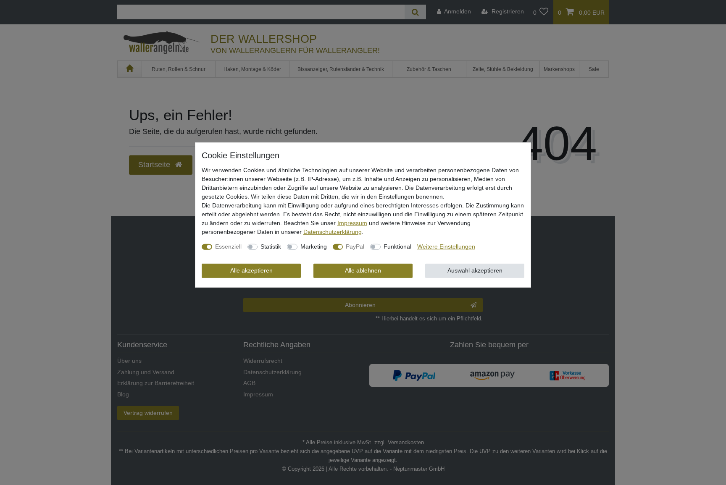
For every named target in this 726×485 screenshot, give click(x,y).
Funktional (397, 246)
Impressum (352, 223)
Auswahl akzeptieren (474, 270)
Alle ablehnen (363, 270)
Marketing (313, 246)
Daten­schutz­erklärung (332, 231)
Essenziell (228, 246)
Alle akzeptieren (251, 270)
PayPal (355, 246)
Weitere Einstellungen (446, 246)
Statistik (270, 246)
